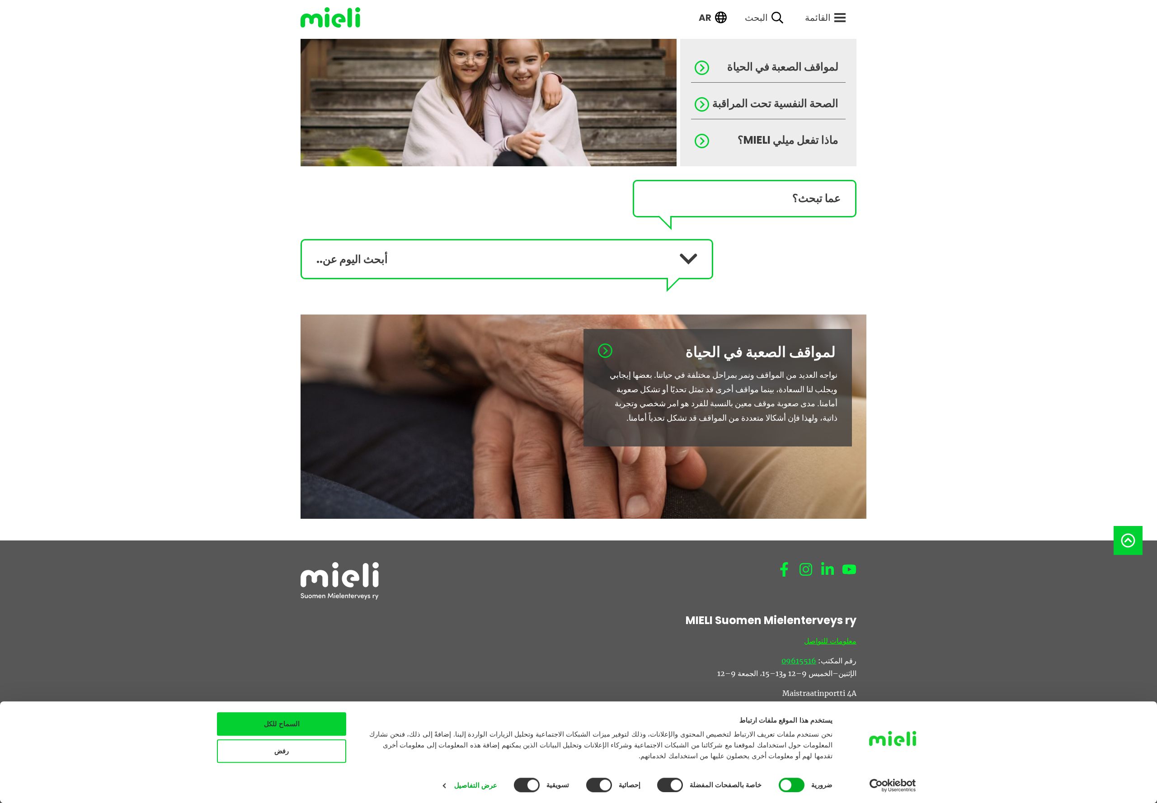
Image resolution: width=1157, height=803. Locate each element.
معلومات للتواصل (830, 640)
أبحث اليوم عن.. (352, 259)
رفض (281, 751)
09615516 (798, 660)
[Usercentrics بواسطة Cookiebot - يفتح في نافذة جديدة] (892, 785)
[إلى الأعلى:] (1128, 540)
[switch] (672, 785)
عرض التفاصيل (475, 785)
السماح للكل (282, 724)
